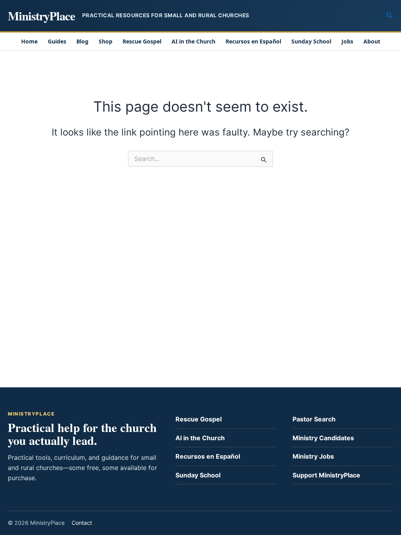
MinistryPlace (41, 15)
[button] (389, 15)
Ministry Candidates (323, 438)
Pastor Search (314, 419)
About (371, 41)
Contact (82, 522)
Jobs (347, 41)
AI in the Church (193, 41)
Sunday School (311, 41)
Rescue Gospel (142, 41)
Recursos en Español (253, 41)
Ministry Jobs (313, 456)
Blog (82, 41)
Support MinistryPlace (326, 475)
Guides (57, 41)
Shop (105, 41)
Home (29, 41)
